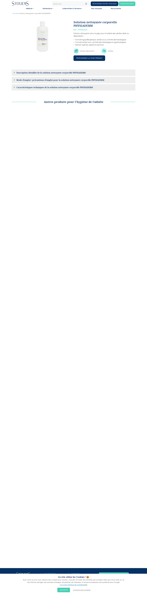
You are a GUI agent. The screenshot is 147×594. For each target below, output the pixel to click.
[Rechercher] (86, 3)
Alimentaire (47, 8)
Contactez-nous (127, 4)
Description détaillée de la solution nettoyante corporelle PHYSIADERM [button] (51, 72)
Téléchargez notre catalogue (104, 4)
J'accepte (63, 590)
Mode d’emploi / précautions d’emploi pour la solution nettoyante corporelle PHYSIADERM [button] (60, 80)
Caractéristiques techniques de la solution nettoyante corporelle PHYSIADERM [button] (54, 87)
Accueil (15, 13)
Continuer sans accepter (82, 590)
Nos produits (116, 8)
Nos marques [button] (96, 8)
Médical (29, 8)
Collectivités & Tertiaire (71, 8)
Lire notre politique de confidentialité (73, 585)
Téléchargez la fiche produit (89, 58)
